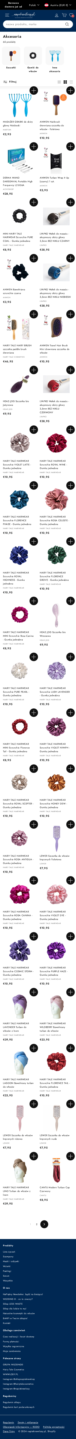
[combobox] (38, 24)
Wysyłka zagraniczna (13, 1346)
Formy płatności (11, 1341)
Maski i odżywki (11, 1261)
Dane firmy (9, 1431)
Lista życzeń (9, 1251)
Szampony (8, 1256)
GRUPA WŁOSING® (13, 1364)
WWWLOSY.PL (10, 1374)
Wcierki (7, 1266)
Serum (6, 1275)
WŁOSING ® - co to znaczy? (18, 1299)
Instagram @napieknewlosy (16, 1388)
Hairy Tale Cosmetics (13, 1369)
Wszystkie (8, 1280)
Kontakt (6, 1323)
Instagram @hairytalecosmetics (18, 1384)
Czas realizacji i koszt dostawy (18, 1336)
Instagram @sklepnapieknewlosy (19, 1379)
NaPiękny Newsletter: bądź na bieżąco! (23, 1294)
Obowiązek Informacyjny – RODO (21, 1427)
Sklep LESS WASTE (13, 1303)
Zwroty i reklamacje (28, 1422)
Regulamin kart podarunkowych (18, 1407)
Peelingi (7, 1271)
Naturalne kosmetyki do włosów (19, 1313)
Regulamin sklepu (12, 1402)
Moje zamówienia (12, 1351)
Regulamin (8, 1422)
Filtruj (12, 81)
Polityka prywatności (54, 1427)
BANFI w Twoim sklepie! (15, 1318)
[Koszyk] (64, 15)
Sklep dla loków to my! (14, 1308)
